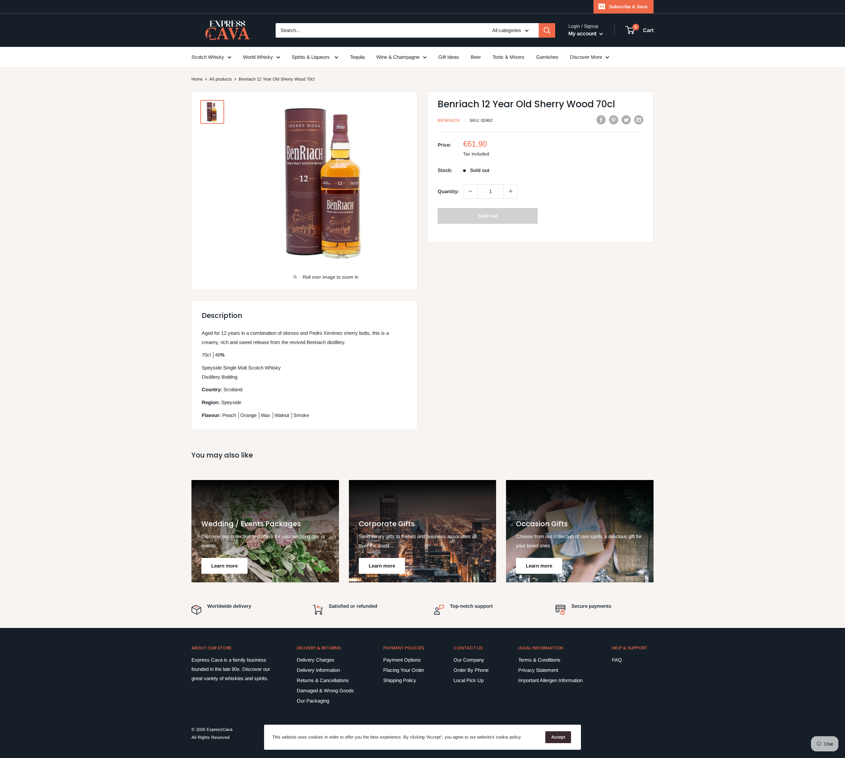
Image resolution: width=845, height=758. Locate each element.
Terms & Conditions (539, 660)
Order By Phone (471, 670)
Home (197, 79)
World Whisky (258, 57)
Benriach (449, 120)
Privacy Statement (538, 670)
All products (220, 79)
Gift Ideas (448, 57)
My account (583, 33)
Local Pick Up (469, 680)
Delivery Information (318, 670)
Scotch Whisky (207, 57)
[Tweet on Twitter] (626, 119)
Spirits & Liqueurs (311, 57)
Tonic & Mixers (508, 57)
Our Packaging (313, 701)
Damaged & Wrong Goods (325, 690)
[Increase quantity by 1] (511, 191)
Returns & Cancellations (323, 680)
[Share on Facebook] (601, 119)
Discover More (586, 57)
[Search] (547, 30)
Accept (558, 737)
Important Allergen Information (550, 680)
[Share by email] (638, 119)
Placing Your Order (403, 670)
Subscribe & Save (628, 6)
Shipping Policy (399, 680)
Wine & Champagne (398, 57)
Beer (476, 57)
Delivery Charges (315, 660)
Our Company (469, 660)
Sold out (487, 215)
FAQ (617, 660)
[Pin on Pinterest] (613, 119)
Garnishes (547, 57)
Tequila (357, 57)
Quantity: (448, 191)
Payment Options (402, 660)
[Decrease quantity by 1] (470, 191)
